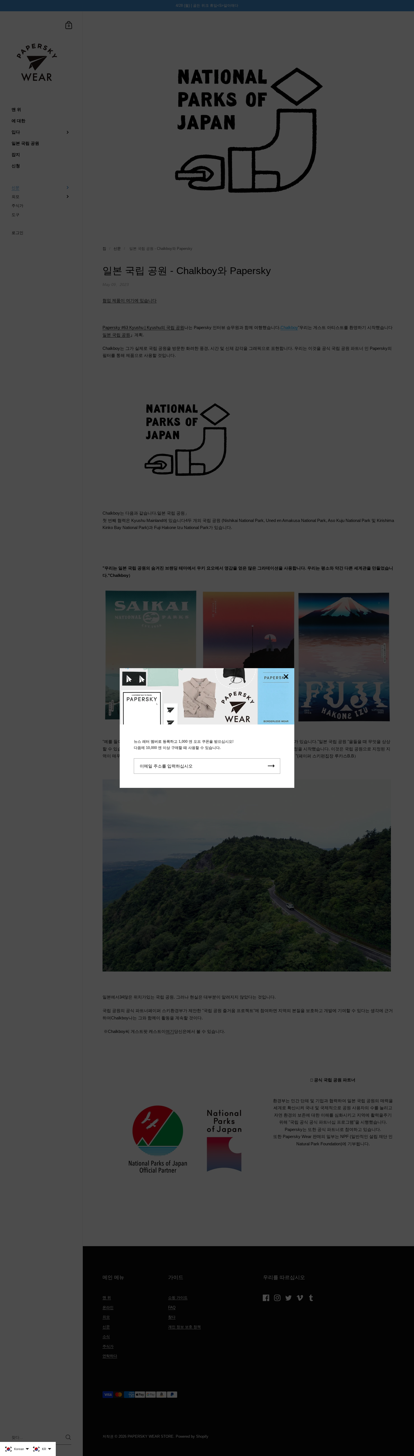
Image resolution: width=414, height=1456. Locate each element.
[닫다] (285, 677)
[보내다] (271, 766)
